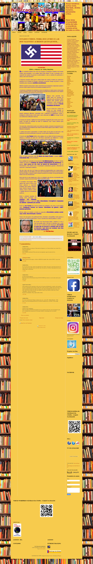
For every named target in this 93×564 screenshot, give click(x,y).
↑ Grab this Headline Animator (41, 327)
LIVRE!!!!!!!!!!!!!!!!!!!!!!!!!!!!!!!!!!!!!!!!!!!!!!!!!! (74, 184)
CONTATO (37, 32)
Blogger (59, 555)
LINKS (24, 32)
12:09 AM (24, 294)
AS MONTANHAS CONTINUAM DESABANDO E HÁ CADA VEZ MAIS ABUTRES (74, 196)
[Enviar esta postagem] (33, 236)
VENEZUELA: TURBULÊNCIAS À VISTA (73, 164)
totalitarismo (29, 239)
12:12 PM (24, 261)
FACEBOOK (44, 32)
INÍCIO (13, 32)
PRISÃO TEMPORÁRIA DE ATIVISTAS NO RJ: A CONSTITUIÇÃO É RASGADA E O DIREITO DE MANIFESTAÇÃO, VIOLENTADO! (74, 205)
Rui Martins (58, 238)
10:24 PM (24, 312)
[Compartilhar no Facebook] (39, 237)
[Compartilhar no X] (38, 237)
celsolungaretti (25, 257)
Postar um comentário (25, 315)
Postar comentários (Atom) (27, 320)
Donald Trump (25, 238)
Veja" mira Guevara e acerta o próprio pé (73, 131)
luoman (51, 555)
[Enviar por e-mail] (36, 237)
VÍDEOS (30, 32)
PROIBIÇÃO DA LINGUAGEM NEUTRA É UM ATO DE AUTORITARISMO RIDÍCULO (74, 225)
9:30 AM (24, 253)
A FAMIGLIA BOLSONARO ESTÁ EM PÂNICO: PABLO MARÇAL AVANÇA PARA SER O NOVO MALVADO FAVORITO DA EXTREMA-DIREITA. (73, 216)
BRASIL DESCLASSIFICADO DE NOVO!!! (76, 168)
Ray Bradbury (54, 238)
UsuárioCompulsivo (43, 548)
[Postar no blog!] (37, 237)
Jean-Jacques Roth (40, 238)
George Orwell (34, 238)
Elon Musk (29, 238)
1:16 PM (23, 270)
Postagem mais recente (24, 317)
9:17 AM (24, 302)
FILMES (19, 32)
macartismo (45, 238)
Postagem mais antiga (59, 317)
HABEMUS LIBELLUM (75, 157)
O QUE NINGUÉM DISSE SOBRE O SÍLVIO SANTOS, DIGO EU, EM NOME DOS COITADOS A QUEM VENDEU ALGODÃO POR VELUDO (74, 177)
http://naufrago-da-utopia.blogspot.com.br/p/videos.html (73, 465)
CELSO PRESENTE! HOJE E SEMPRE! (75, 189)
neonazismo (49, 238)
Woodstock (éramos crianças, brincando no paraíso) (72, 127)
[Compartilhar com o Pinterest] (40, 237)
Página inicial (41, 317)
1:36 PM (23, 280)
